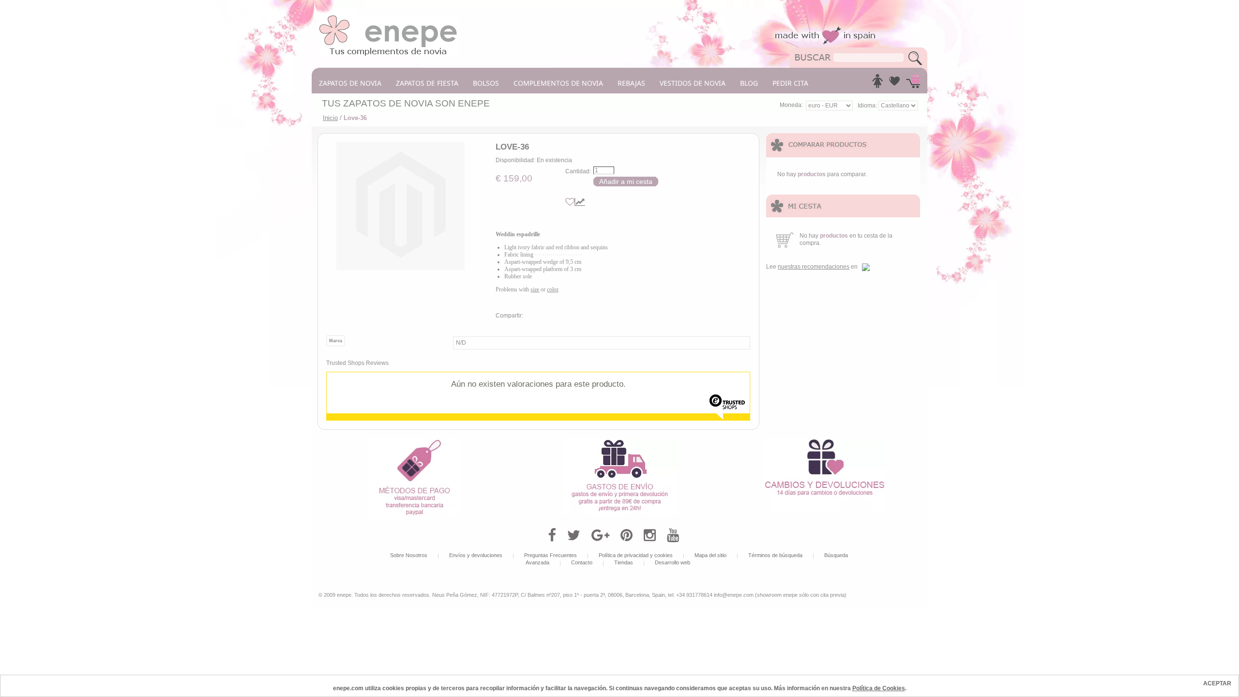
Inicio (330, 117)
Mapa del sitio (710, 555)
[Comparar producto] (579, 202)
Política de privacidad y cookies (636, 555)
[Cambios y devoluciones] (824, 441)
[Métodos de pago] (414, 441)
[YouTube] (673, 535)
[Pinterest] (626, 535)
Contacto (581, 562)
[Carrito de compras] (913, 83)
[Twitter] (573, 535)
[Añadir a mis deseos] (569, 202)
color (552, 289)
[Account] (877, 83)
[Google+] (600, 535)
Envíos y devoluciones (475, 555)
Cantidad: (578, 171)
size (534, 289)
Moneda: (791, 105)
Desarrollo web (672, 562)
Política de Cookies (878, 688)
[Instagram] (650, 535)
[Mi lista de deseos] (894, 83)
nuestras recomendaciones (813, 266)
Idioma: (868, 105)
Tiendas (623, 562)
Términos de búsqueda (775, 555)
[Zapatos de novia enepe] (388, 18)
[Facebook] (552, 535)
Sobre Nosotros (408, 555)
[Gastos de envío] (619, 441)
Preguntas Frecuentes (550, 555)
